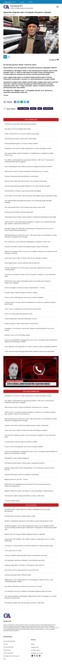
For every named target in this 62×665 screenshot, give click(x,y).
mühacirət (48, 108)
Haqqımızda (34, 647)
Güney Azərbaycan (9, 641)
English (30, 2)
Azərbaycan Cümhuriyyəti (11, 656)
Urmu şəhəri (23, 108)
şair (39, 108)
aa (9, 57)
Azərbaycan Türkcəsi (10, 2)
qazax (33, 108)
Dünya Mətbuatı (8, 647)
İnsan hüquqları (8, 653)
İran (4, 659)
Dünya (5, 644)
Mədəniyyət (7, 650)
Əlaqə (33, 644)
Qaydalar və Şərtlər (37, 653)
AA (5, 57)
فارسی (22, 2)
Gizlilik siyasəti (35, 650)
